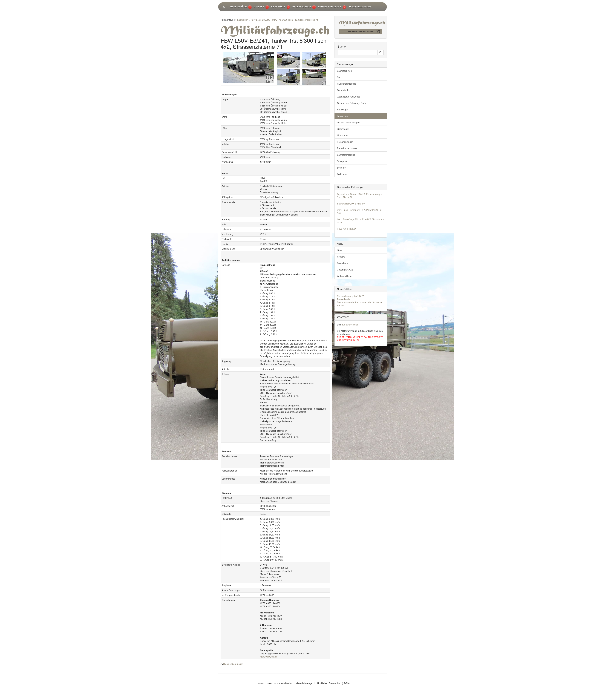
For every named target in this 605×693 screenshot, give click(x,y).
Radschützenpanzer (347, 148)
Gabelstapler (343, 90)
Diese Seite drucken (233, 663)
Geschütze (278, 7)
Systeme (341, 167)
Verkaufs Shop (344, 276)
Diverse (259, 7)
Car (339, 77)
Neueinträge (238, 7)
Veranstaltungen (360, 7)
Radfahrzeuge (301, 7)
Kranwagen (342, 109)
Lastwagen (242, 19)
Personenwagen (345, 141)
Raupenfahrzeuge (329, 7)
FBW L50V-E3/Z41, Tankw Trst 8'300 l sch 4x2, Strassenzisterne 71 (284, 19)
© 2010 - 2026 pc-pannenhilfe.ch (274, 683)
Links (339, 250)
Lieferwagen (343, 128)
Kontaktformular (350, 324)
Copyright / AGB (345, 269)
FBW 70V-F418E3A (346, 228)
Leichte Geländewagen (348, 122)
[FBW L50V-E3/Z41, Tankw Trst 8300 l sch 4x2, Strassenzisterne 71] (248, 67)
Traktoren (342, 174)
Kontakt (341, 256)
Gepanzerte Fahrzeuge (348, 96)
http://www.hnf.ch (268, 656)
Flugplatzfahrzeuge (346, 83)
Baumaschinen (344, 70)
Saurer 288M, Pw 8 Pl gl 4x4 (351, 203)
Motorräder (342, 135)
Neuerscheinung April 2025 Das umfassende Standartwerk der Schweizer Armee (360, 300)
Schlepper (342, 161)
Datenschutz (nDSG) (339, 683)
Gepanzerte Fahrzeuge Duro (351, 103)
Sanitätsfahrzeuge (346, 154)
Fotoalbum (342, 263)
